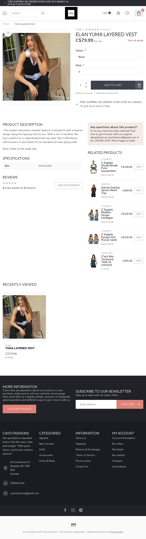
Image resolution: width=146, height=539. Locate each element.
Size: (80, 65)
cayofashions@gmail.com (24, 493)
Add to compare (84, 93)
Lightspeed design (96, 531)
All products (119, 466)
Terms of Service (85, 455)
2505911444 (17, 483)
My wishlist (118, 455)
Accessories (46, 455)
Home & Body (47, 461)
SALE (42, 449)
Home (6, 24)
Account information (123, 438)
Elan (79, 29)
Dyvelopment (116, 531)
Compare (117, 461)
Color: (80, 50)
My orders (117, 443)
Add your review (69, 185)
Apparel (43, 438)
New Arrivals (46, 443)
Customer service (19, 409)
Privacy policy (83, 461)
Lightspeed (78, 531)
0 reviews (105, 29)
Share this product (105, 93)
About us (81, 438)
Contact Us (82, 466)
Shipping (80, 443)
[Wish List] (127, 13)
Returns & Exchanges (88, 449)
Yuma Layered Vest (25, 24)
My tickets (118, 449)
